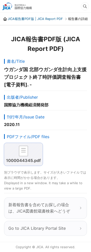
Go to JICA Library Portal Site (37, 228)
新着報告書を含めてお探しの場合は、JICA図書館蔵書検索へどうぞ (39, 208)
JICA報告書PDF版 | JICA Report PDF (35, 19)
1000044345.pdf (23, 160)
